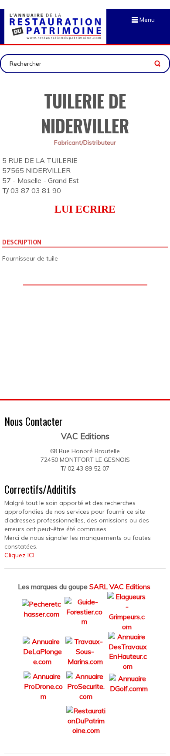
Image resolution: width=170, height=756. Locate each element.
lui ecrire (85, 209)
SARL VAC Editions (119, 586)
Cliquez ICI (19, 555)
